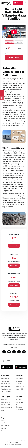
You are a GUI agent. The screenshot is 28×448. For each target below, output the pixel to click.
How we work (5, 402)
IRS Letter (18, 399)
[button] (25, 3)
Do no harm (19, 410)
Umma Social (5, 384)
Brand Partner (20, 386)
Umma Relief (5, 378)
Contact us (4, 413)
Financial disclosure (19, 406)
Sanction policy (6, 431)
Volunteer (18, 384)
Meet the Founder (6, 407)
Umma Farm (5, 381)
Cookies (3, 428)
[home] (6, 3)
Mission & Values (6, 405)
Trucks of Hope (6, 392)
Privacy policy (5, 425)
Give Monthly (19, 378)
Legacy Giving (20, 389)
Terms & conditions (4, 422)
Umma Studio (5, 386)
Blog (2, 410)
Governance (19, 402)
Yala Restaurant (6, 389)
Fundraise (19, 381)
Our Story (4, 399)
